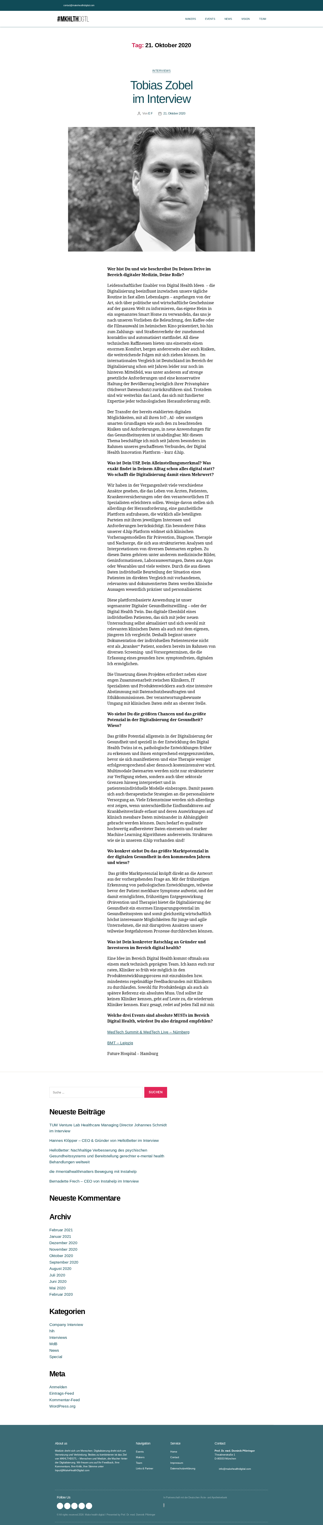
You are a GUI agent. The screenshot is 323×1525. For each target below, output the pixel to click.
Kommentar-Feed (64, 1400)
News (228, 18)
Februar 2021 (61, 1230)
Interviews (161, 70)
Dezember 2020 (63, 1243)
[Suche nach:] (95, 1093)
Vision (245, 18)
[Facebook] (67, 1506)
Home (173, 1451)
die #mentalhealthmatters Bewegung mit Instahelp (92, 1171)
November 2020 (63, 1249)
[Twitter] (74, 1506)
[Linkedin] (89, 1506)
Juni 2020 (58, 1281)
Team (262, 18)
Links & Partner (144, 1468)
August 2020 (60, 1268)
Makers (190, 18)
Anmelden (58, 1387)
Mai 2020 (57, 1288)
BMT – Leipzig (120, 1043)
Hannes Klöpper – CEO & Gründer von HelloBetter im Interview (104, 1140)
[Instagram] (60, 1506)
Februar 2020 (61, 1294)
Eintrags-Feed (61, 1393)
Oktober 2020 (61, 1255)
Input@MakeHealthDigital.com (72, 1470)
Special (55, 1357)
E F (150, 113)
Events (210, 18)
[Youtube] (82, 1506)
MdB (53, 1344)
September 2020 (63, 1262)
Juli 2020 (57, 1275)
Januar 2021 (60, 1236)
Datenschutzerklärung (182, 1468)
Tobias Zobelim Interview (161, 92)
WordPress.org (62, 1406)
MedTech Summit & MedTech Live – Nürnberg (148, 1032)
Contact (174, 1457)
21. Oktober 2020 (174, 113)
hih (52, 1331)
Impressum (176, 1462)
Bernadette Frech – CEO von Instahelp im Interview (94, 1181)
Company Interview (66, 1324)
